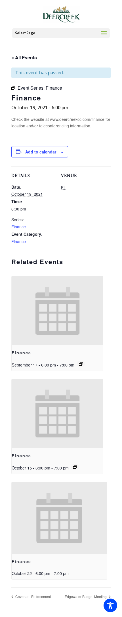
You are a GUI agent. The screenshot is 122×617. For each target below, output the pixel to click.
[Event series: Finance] (81, 364)
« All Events (24, 57)
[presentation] (57, 310)
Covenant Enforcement (32, 596)
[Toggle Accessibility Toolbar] (110, 605)
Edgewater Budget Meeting (86, 596)
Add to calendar (40, 152)
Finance (18, 226)
